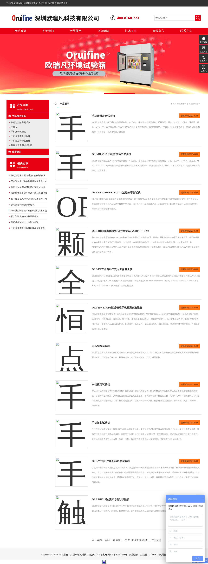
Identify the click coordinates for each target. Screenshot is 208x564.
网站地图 (162, 554)
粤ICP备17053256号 (117, 554)
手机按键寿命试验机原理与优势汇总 (28, 228)
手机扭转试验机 (18, 131)
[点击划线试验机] (71, 353)
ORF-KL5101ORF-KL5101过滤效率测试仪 (116, 192)
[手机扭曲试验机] (71, 430)
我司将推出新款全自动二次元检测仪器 (29, 193)
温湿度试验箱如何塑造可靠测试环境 (28, 187)
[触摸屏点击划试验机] (71, 507)
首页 (173, 104)
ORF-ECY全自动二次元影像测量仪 (112, 269)
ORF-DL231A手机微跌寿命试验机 (111, 154)
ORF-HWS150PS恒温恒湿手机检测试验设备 (117, 307)
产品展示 (75, 31)
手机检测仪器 (19, 116)
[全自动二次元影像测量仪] (71, 277)
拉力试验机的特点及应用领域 (25, 216)
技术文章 (131, 31)
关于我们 (48, 31)
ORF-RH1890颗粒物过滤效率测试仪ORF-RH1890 (120, 231)
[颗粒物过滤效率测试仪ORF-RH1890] (71, 238)
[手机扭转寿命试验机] (71, 469)
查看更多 (16, 152)
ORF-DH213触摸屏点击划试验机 (110, 499)
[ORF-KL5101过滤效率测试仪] (71, 200)
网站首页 (20, 31)
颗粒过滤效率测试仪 (20, 122)
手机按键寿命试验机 (20, 136)
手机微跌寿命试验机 (20, 140)
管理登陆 (133, 554)
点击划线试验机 (101, 346)
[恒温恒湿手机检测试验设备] (71, 315)
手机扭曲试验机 (101, 422)
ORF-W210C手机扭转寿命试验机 (111, 461)
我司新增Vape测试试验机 (22, 204)
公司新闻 (103, 31)
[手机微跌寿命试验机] (71, 162)
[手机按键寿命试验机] (71, 123)
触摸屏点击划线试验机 (21, 145)
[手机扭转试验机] (71, 392)
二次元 (14, 127)
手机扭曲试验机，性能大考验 (25, 222)
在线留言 (158, 31)
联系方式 (186, 31)
